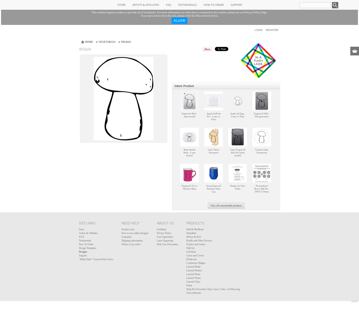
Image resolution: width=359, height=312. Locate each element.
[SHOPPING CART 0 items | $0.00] (354, 51)
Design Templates (87, 248)
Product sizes (128, 229)
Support (236, 5)
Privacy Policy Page (255, 12)
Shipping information (132, 240)
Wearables (191, 233)
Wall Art (190, 248)
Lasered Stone (193, 274)
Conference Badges (195, 263)
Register (272, 30)
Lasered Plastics (194, 270)
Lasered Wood (193, 278)
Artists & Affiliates (145, 5)
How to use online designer (135, 233)
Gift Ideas (191, 251)
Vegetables (107, 41)
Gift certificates (193, 292)
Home (89, 41)
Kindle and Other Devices (199, 240)
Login (258, 30)
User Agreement (165, 236)
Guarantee (127, 236)
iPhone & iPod (193, 236)
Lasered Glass (193, 281)
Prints (189, 285)
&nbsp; (189, 101)
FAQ (168, 5)
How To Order (214, 5)
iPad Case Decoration (167, 244)
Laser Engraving (165, 240)
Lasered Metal (193, 266)
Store (121, 5)
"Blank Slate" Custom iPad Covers (96, 259)
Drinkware (191, 259)
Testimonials (187, 5)
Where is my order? (131, 244)
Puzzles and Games (195, 244)
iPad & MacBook (195, 229)
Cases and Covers (195, 255)
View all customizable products (226, 205)
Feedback (161, 229)
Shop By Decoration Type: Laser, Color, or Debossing (213, 289)
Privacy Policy (164, 233)
